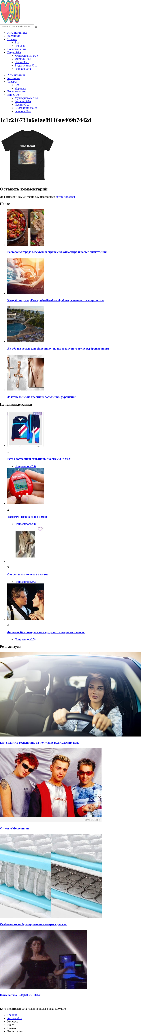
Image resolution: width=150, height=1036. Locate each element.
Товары (12, 39)
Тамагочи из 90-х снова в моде (27, 516)
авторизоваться (65, 196)
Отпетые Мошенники (14, 828)
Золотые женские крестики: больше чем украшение (41, 396)
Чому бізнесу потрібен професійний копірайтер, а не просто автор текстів (55, 300)
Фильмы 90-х (23, 58)
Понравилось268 (25, 523)
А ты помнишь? (17, 32)
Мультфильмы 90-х (26, 55)
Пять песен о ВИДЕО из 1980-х (20, 995)
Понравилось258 (25, 639)
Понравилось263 (25, 581)
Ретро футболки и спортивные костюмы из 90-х (38, 458)
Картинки (13, 35)
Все (17, 42)
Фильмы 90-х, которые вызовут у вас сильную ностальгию (46, 632)
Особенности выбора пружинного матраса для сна (33, 924)
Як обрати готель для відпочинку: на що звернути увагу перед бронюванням (58, 348)
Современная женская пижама (27, 574)
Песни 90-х (22, 62)
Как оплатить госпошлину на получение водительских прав (39, 742)
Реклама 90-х (23, 68)
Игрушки (20, 45)
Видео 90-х (14, 52)
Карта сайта (14, 1018)
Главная (12, 1014)
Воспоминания (16, 49)
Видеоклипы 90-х (26, 65)
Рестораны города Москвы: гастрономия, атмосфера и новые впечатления (57, 251)
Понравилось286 (25, 466)
